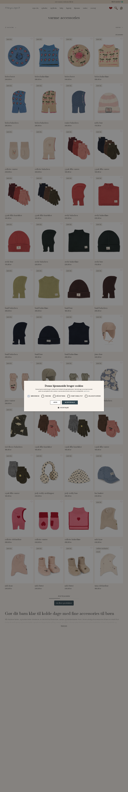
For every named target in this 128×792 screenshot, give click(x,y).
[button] (64, 407)
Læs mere (86, 391)
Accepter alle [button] (70, 402)
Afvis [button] (55, 402)
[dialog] (64, 396)
